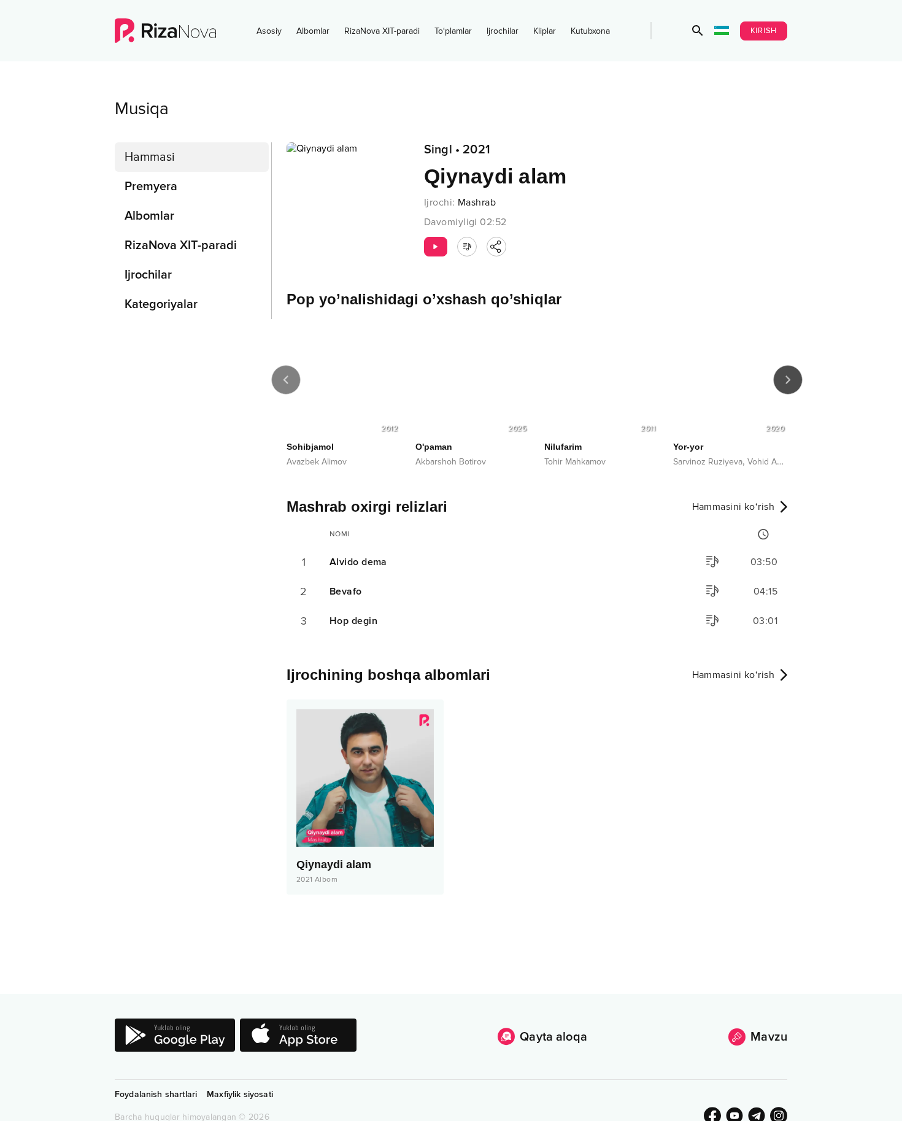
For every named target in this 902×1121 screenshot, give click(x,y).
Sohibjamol (310, 447)
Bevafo (346, 591)
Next (788, 380)
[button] (697, 30)
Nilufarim (563, 447)
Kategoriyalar (161, 304)
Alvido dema (358, 562)
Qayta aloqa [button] (553, 1037)
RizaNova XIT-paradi (382, 31)
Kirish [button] (763, 31)
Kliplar (544, 31)
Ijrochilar (502, 31)
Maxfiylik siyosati (240, 1094)
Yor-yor (688, 447)
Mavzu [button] (768, 1037)
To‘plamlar (453, 31)
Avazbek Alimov (317, 461)
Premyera (151, 186)
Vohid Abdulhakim (781, 461)
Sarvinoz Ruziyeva (707, 461)
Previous (286, 380)
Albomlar (313, 31)
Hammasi (150, 157)
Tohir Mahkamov (575, 461)
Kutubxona (590, 31)
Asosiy (269, 31)
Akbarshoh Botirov (450, 461)
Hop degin (353, 621)
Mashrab (477, 202)
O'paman (433, 447)
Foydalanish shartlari (156, 1094)
